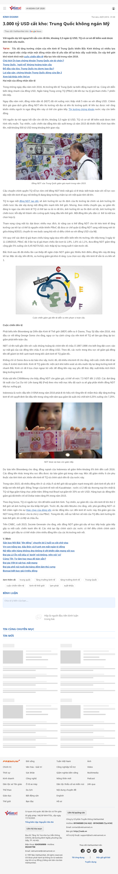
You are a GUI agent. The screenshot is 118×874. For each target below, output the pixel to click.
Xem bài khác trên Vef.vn (16, 76)
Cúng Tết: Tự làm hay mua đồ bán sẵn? (24, 559)
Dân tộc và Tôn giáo (12, 784)
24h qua (91, 784)
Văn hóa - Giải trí (34, 767)
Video (90, 767)
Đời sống (30, 761)
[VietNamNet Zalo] (101, 852)
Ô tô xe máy (31, 784)
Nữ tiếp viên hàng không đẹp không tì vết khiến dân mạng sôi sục (39, 551)
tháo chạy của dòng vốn (38, 510)
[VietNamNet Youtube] (89, 852)
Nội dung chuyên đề (66, 789)
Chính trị (7, 767)
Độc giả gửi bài (103, 857)
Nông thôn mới (64, 778)
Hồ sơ (59, 801)
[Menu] (4, 8)
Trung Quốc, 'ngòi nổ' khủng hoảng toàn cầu (27, 64)
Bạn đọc (30, 801)
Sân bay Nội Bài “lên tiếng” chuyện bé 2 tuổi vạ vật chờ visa (35, 543)
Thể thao (7, 789)
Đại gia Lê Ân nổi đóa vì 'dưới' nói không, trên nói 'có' (32, 555)
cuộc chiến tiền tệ (33, 56)
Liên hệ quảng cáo (76, 812)
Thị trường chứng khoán (81, 109)
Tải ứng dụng (78, 857)
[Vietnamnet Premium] (11, 762)
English (60, 795)
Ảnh (89, 761)
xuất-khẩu (69, 585)
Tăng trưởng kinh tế (45, 579)
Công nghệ (31, 778)
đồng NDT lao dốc (29, 201)
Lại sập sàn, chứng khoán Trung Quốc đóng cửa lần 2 (32, 72)
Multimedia (92, 772)
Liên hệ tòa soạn (34, 828)
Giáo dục (7, 795)
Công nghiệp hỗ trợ (66, 767)
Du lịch (29, 789)
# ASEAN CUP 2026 (35, 8)
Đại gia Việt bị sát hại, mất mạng (20, 563)
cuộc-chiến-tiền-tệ (15, 585)
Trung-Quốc (91, 579)
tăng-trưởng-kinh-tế (70, 579)
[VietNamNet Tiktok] (95, 852)
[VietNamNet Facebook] (83, 852)
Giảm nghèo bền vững (67, 772)
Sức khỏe (30, 772)
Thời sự (6, 772)
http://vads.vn (80, 831)
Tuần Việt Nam (64, 761)
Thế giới (7, 801)
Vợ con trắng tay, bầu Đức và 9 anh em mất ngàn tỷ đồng (34, 547)
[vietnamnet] (15, 10)
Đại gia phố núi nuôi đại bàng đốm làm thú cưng (29, 567)
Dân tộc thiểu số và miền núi (70, 784)
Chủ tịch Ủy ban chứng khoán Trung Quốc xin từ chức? (33, 60)
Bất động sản (32, 795)
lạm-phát (54, 585)
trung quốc (25, 579)
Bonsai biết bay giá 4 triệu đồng (20, 571)
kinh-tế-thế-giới (37, 585)
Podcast (91, 778)
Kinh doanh (10, 17)
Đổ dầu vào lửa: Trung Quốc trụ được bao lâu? (28, 68)
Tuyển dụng (90, 862)
